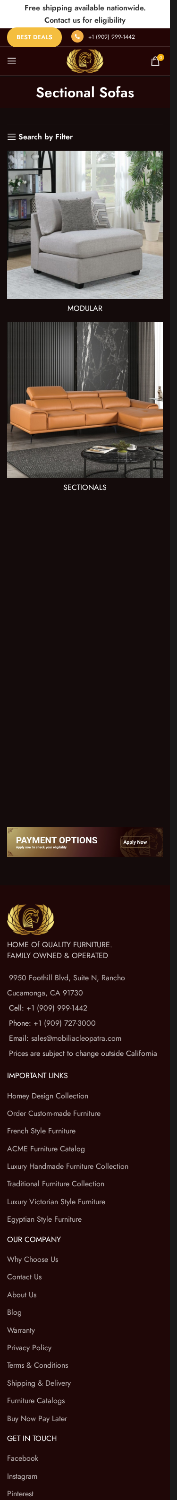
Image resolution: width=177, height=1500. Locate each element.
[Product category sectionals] (85, 409)
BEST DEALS (34, 37)
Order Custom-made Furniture (54, 1113)
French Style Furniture (41, 1130)
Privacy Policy (29, 1347)
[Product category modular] (85, 234)
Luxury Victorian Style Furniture (56, 1201)
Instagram (22, 1476)
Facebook (22, 1458)
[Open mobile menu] (11, 60)
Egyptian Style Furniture (44, 1219)
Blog (14, 1312)
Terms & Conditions (37, 1365)
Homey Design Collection (47, 1095)
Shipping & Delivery (39, 1383)
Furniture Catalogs (36, 1400)
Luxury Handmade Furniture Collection (67, 1166)
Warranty (21, 1330)
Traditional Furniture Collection (55, 1183)
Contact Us (24, 1276)
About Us (21, 1294)
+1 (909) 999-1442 (111, 37)
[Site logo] (85, 60)
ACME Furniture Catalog (46, 1148)
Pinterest (20, 1493)
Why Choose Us (32, 1259)
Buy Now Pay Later (37, 1418)
